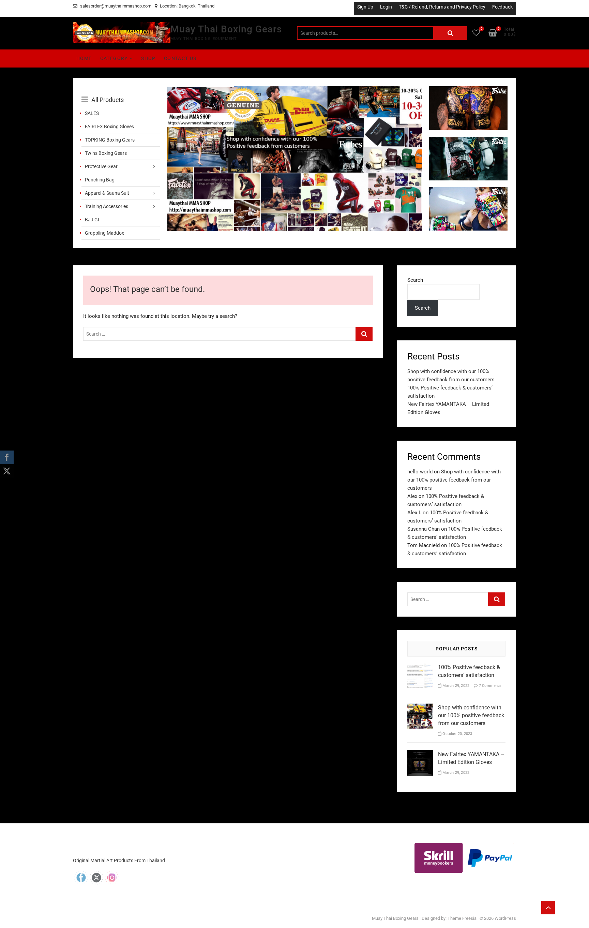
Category (114, 58)
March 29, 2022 (455, 685)
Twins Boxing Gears (106, 153)
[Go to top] (548, 907)
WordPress (505, 918)
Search (450, 33)
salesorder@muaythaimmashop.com (115, 6)
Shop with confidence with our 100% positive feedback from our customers (454, 480)
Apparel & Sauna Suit (107, 193)
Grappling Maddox (104, 233)
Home (84, 58)
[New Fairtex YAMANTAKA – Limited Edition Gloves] (420, 754)
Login (386, 7)
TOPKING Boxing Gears (110, 140)
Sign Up (365, 7)
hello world (420, 472)
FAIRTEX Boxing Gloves (109, 126)
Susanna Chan (423, 529)
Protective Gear (101, 166)
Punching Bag (100, 179)
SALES (92, 113)
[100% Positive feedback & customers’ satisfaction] (420, 667)
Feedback (502, 7)
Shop (148, 58)
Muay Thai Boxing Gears (226, 29)
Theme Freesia (462, 918)
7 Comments (489, 685)
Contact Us (180, 58)
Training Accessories (106, 206)
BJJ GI (92, 219)
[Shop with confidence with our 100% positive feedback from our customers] (294, 90)
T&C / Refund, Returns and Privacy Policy (442, 7)
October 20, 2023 (456, 734)
